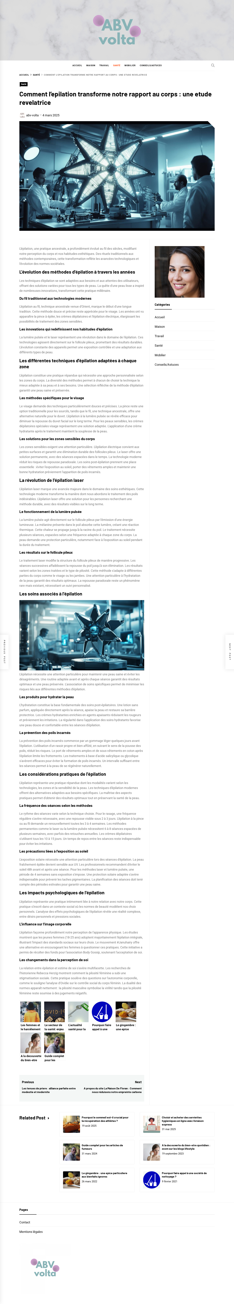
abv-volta (32, 115)
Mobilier (130, 65)
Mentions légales (31, 1232)
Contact (24, 1222)
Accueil (77, 65)
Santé (116, 65)
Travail (104, 65)
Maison (90, 65)
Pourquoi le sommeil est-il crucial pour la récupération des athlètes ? (105, 1119)
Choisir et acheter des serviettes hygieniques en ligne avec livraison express (183, 1121)
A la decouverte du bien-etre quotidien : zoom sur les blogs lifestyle (186, 1146)
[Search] (213, 65)
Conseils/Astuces (151, 65)
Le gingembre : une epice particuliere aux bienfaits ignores (104, 1174)
